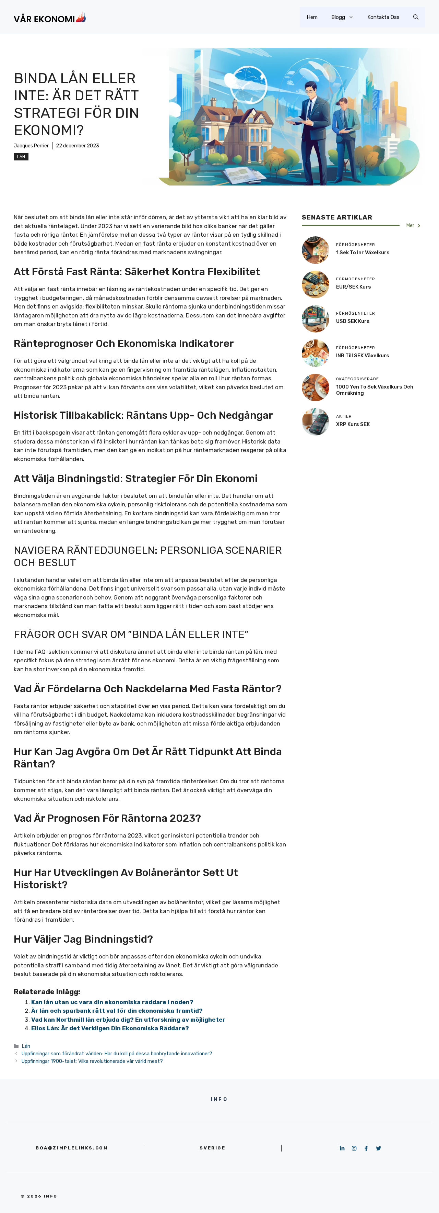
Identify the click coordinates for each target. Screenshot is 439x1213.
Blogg (338, 17)
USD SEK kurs (353, 321)
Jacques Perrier (31, 146)
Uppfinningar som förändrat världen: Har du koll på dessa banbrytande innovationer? (117, 1054)
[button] (415, 17)
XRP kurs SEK (353, 424)
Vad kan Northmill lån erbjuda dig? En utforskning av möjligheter (128, 1019)
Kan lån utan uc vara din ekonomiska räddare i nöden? (112, 1002)
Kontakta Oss (383, 17)
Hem (312, 17)
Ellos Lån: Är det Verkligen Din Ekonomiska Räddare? (110, 1028)
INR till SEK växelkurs (362, 355)
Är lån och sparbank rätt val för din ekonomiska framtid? (117, 1010)
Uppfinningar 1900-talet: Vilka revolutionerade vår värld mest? (92, 1061)
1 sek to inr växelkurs (363, 252)
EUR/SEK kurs (353, 287)
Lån (21, 156)
